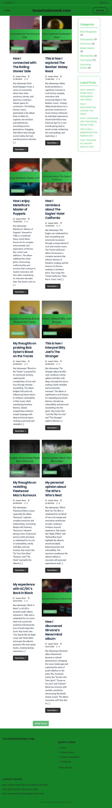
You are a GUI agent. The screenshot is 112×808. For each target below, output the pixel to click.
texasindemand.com (52, 10)
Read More (20, 149)
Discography (18, 48)
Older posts (40, 723)
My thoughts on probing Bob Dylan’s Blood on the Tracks (24, 349)
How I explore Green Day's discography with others (25, 785)
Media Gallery (87, 48)
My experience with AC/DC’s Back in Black (24, 588)
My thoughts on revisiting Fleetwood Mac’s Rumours (24, 488)
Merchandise (86, 55)
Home (7, 10)
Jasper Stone (21, 76)
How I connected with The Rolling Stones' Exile (89, 121)
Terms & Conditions (69, 757)
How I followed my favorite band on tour (88, 143)
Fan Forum (85, 43)
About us (104, 2)
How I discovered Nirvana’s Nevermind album (53, 630)
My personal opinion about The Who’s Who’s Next (55, 488)
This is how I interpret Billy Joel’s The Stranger (55, 349)
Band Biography (88, 31)
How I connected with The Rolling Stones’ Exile (24, 64)
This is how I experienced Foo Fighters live (88, 132)
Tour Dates (86, 60)
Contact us (9, 2)
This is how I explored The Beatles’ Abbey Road (56, 64)
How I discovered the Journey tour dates (20, 789)
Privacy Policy (67, 752)
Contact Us (65, 762)
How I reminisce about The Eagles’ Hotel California (54, 209)
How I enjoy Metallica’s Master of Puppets (21, 207)
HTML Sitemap (65, 767)
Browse (100, 10)
